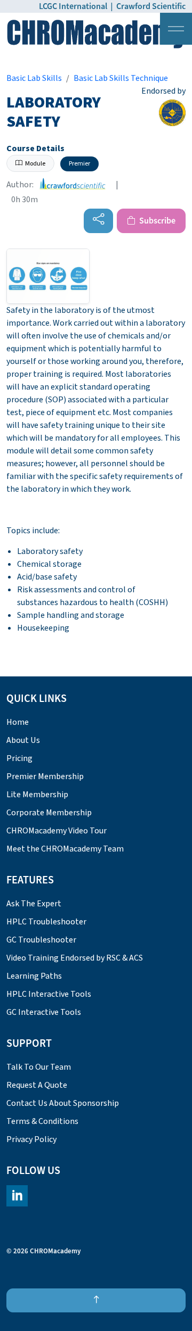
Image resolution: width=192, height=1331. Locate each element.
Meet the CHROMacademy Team (65, 849)
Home (17, 722)
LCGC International (73, 6)
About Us (23, 740)
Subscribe (156, 221)
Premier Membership (45, 776)
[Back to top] (96, 1300)
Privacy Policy (31, 1139)
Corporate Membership (49, 813)
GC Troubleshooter (41, 940)
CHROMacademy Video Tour (56, 831)
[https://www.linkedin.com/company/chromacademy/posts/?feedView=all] (17, 1195)
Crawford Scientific (151, 6)
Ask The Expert (33, 904)
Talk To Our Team (38, 1067)
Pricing (19, 758)
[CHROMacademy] (96, 34)
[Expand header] (176, 29)
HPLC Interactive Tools (48, 994)
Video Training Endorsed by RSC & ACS (74, 958)
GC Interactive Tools (43, 1012)
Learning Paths (34, 976)
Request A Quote (36, 1085)
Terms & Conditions (42, 1121)
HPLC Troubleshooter (46, 922)
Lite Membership (37, 794)
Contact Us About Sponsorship (62, 1103)
